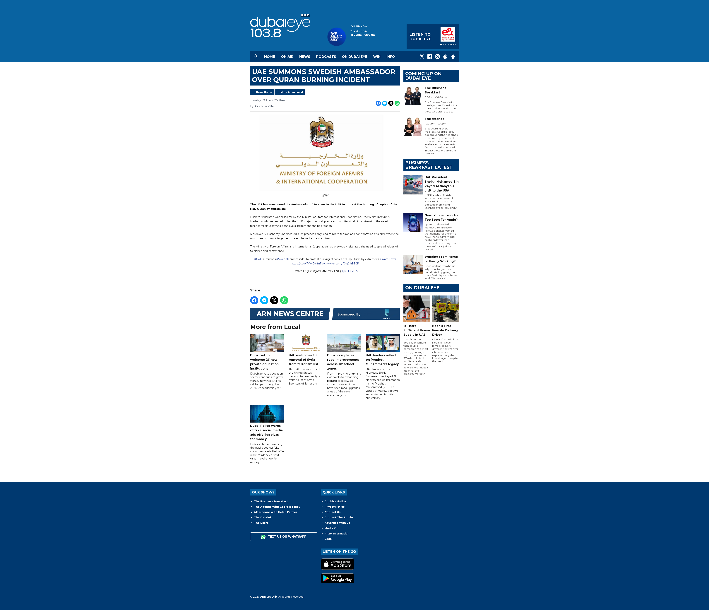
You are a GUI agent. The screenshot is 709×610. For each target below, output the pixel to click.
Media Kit (331, 528)
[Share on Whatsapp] (397, 103)
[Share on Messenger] (384, 103)
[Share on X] (390, 103)
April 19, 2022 (350, 271)
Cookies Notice (335, 501)
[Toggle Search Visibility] (255, 56)
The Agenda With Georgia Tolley (277, 506)
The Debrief (262, 517)
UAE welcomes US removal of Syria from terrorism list (303, 359)
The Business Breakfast (271, 501)
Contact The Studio (339, 517)
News (304, 57)
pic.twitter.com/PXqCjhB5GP (340, 263)
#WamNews (388, 259)
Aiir (274, 596)
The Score (261, 522)
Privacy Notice (335, 506)
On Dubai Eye (354, 57)
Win (377, 57)
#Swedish (282, 259)
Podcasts (326, 57)
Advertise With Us (337, 522)
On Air (287, 57)
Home (269, 57)
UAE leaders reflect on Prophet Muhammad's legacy (382, 359)
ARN (263, 596)
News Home (264, 92)
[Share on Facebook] (378, 103)
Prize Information (337, 533)
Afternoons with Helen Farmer (275, 512)
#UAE (258, 259)
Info (390, 57)
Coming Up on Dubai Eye (423, 76)
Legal (328, 539)
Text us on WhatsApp (286, 536)
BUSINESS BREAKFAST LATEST (429, 165)
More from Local (291, 92)
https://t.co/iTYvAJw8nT (306, 263)
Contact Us (332, 512)
